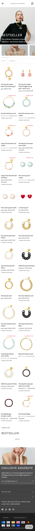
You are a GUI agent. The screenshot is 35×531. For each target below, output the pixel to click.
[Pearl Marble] (16, 389)
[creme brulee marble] (16, 213)
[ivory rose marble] (12, 421)
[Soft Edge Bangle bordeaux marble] (9, 403)
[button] (17, 497)
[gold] (12, 185)
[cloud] (30, 421)
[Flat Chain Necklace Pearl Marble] (9, 312)
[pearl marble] (16, 243)
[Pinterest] (9, 509)
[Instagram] (13, 509)
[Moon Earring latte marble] (9, 196)
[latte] (30, 120)
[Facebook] (2, 509)
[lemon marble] (12, 243)
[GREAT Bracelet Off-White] (9, 372)
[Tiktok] (6, 509)
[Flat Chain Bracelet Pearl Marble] (9, 224)
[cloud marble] (30, 183)
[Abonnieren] (31, 480)
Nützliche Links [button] (6, 491)
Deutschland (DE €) (19, 517)
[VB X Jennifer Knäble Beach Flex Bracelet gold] (9, 73)
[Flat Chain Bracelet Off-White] (9, 254)
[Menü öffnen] (4, 3)
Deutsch (5, 517)
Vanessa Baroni (7, 528)
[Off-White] (16, 273)
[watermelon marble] (16, 185)
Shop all (17, 439)
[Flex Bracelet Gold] (9, 284)
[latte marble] (30, 153)
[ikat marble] (16, 421)
